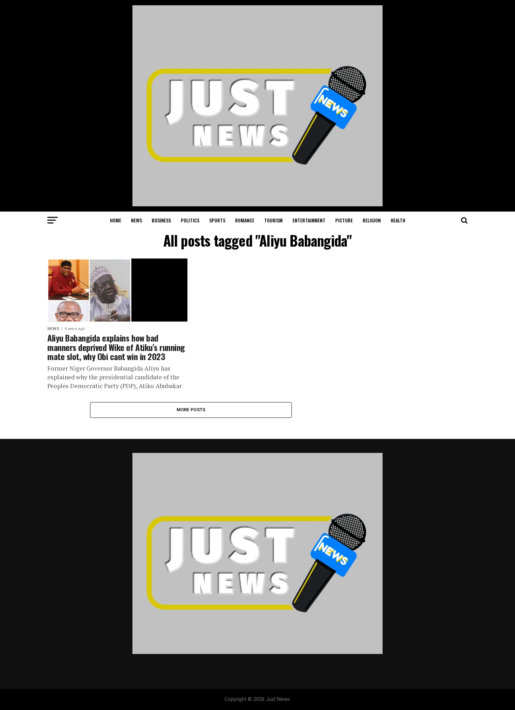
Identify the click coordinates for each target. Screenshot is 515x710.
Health (398, 220)
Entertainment (309, 220)
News (136, 220)
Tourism (273, 220)
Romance (244, 220)
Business (161, 220)
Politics (190, 220)
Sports (217, 220)
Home (115, 220)
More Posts (191, 409)
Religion (372, 220)
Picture (344, 220)
